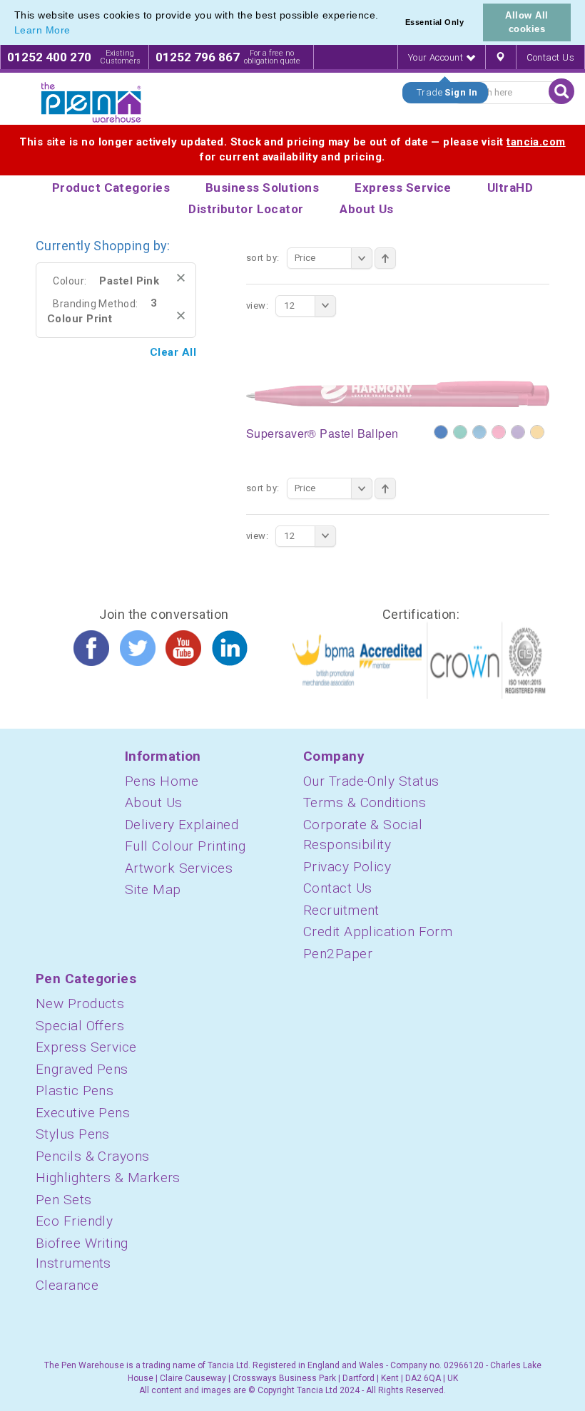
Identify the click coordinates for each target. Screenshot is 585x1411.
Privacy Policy (347, 866)
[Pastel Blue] (441, 432)
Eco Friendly (74, 1221)
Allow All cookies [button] (526, 22)
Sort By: (263, 257)
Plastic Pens (74, 1090)
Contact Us (550, 57)
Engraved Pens (82, 1069)
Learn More (42, 30)
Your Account (437, 57)
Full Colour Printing (185, 846)
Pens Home (161, 781)
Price (305, 257)
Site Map (153, 889)
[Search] (561, 91)
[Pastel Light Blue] (479, 432)
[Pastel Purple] (518, 432)
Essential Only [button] (434, 22)
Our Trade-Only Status (371, 781)
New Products (80, 1003)
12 (289, 305)
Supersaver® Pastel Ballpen (322, 433)
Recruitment (341, 910)
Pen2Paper (337, 953)
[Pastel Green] (460, 432)
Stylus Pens (73, 1134)
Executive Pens (83, 1112)
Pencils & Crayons (93, 1156)
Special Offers (80, 1025)
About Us (154, 802)
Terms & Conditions (364, 802)
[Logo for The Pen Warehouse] (91, 103)
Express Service (86, 1047)
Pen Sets (64, 1199)
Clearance (67, 1285)
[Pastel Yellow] (537, 432)
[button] (75, 31)
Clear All (173, 352)
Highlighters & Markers (108, 1177)
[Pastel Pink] (499, 432)
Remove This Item (181, 278)
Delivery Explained (181, 824)
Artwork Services (179, 868)
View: (257, 305)
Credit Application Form (377, 931)
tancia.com (536, 141)
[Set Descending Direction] (385, 258)
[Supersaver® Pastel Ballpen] (397, 393)
